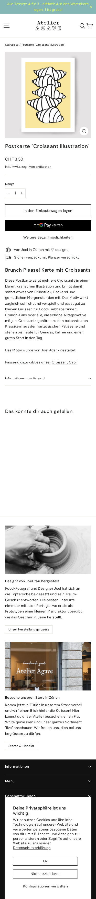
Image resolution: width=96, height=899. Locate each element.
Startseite (12, 44)
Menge (9, 184)
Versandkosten (40, 167)
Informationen (17, 766)
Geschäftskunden (20, 796)
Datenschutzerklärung (32, 848)
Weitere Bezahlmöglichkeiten (47, 237)
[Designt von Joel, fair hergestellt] (48, 550)
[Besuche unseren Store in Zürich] (48, 666)
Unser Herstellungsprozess (28, 629)
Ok (45, 861)
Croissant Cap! (64, 362)
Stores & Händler (21, 746)
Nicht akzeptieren (45, 874)
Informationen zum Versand (25, 378)
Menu (10, 781)
